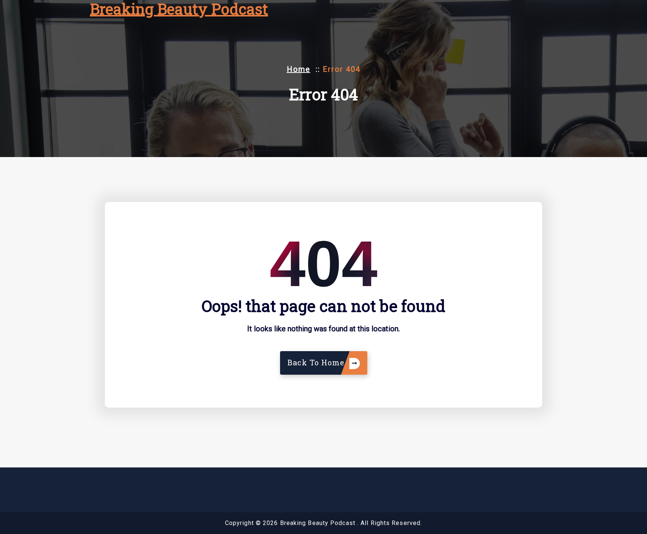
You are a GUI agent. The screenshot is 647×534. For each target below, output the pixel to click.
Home (298, 69)
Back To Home (317, 362)
